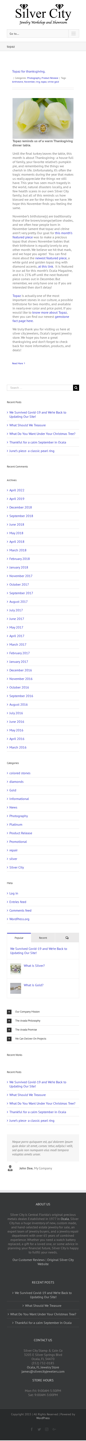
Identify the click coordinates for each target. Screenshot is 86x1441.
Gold (12, 790)
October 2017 (19, 584)
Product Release (50, 77)
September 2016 (21, 696)
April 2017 (16, 636)
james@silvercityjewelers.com (43, 1371)
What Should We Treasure (27, 425)
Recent (43, 938)
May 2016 (16, 730)
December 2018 (20, 507)
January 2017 (18, 661)
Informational (19, 799)
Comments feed (20, 910)
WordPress (43, 1418)
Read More (17, 363)
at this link (45, 266)
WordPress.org (19, 919)
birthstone (17, 81)
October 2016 (19, 687)
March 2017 (18, 644)
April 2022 (16, 490)
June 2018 (16, 524)
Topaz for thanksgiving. (28, 71)
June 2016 (16, 721)
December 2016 (20, 670)
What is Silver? (34, 965)
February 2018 (19, 559)
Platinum (15, 824)
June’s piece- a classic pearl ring (31, 451)
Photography (33, 77)
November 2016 (21, 679)
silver (13, 859)
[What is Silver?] (15, 965)
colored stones (19, 773)
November (29, 81)
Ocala (65, 1219)
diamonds (16, 781)
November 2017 (21, 576)
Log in (13, 893)
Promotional (18, 841)
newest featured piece (51, 258)
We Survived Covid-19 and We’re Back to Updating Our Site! (38, 951)
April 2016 (16, 739)
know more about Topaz (49, 312)
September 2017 (21, 593)
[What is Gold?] (15, 985)
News (13, 807)
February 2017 (19, 653)
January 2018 (18, 567)
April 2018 (16, 541)
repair (13, 850)
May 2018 (16, 533)
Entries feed (17, 902)
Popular (19, 938)
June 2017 (16, 619)
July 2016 (16, 713)
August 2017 (18, 601)
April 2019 (16, 499)
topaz (44, 81)
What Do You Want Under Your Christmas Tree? (42, 434)
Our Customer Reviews (29, 1260)
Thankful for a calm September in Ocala (37, 442)
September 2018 (21, 516)
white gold (53, 81)
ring (38, 81)
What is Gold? (33, 985)
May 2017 (16, 627)
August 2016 (18, 704)
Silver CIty (16, 867)
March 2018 (18, 550)
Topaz (17, 296)
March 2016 (18, 747)
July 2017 (16, 610)
